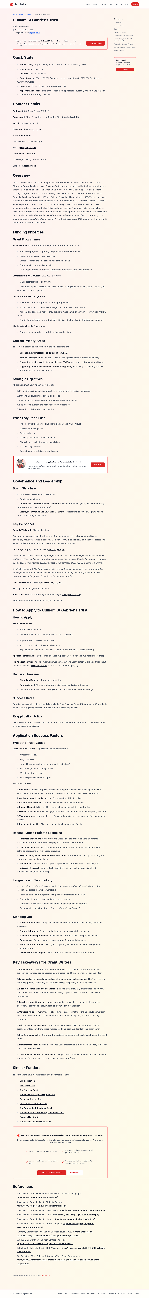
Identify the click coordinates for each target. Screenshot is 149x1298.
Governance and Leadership (123, 35)
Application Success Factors (123, 44)
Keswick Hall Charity (30, 1117)
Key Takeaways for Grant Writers (125, 47)
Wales (38, 33)
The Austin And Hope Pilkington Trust (37, 1094)
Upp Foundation (27, 1081)
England (32, 33)
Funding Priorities (120, 32)
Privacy (130, 1294)
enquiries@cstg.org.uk (30, 129)
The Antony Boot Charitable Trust (36, 1108)
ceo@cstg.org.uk (27, 166)
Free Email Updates (95, 43)
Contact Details (119, 26)
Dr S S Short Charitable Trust (33, 1103)
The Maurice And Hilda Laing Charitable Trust (42, 1112)
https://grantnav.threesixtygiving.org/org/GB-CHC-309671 (45, 1243)
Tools (110, 4)
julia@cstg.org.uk (27, 147)
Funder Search (63, 1294)
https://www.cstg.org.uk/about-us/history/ (74, 1219)
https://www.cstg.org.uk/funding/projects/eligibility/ (41, 1206)
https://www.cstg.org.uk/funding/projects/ (37, 1197)
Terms (137, 1294)
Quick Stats (118, 22)
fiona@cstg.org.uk (71, 594)
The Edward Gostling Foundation (35, 1121)
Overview (117, 29)
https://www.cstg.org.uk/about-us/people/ (78, 1215)
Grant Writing (74, 1294)
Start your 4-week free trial (51, 1173)
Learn (104, 4)
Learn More (75, 1173)
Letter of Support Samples (116, 1294)
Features (95, 4)
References (118, 54)
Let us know (45, 1275)
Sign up (135, 4)
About (127, 4)
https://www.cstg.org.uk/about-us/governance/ (82, 1210)
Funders (117, 4)
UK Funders (91, 1294)
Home (88, 4)
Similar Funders (119, 50)
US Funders (101, 1294)
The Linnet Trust (27, 1086)
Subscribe (125, 69)
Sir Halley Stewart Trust (31, 1099)
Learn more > (97, 465)
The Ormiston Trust (29, 1090)
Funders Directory (25, 14)
